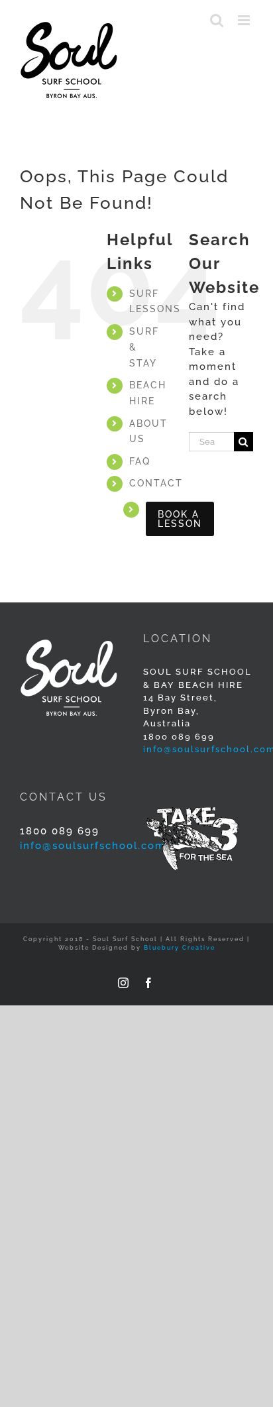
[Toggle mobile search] (217, 20)
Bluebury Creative (179, 947)
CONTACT (156, 483)
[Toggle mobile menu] (245, 20)
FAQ (139, 461)
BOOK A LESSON (180, 519)
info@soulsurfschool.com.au (101, 846)
